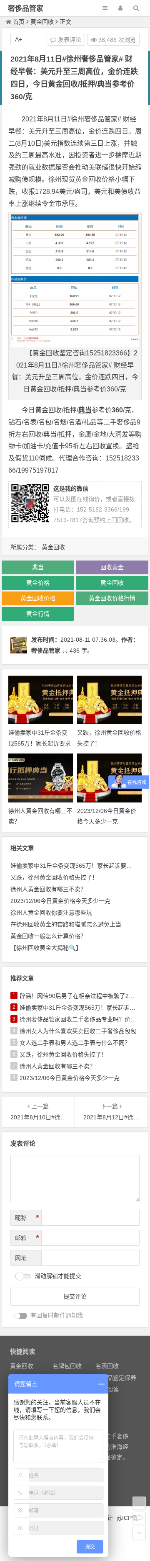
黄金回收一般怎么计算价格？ (48, 936)
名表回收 (107, 1366)
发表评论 (68, 39)
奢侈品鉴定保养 (115, 1377)
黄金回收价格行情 (112, 598)
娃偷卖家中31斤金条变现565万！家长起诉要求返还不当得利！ (39, 743)
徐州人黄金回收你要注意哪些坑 (51, 912)
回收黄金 (112, 567)
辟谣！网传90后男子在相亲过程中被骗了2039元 (82, 996)
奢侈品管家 (25, 9)
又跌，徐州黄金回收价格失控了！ (54, 877)
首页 (19, 21)
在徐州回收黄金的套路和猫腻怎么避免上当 (65, 924)
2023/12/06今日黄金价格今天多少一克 (60, 901)
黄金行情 (38, 613)
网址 (21, 1258)
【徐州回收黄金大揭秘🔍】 (46, 947)
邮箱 (27, 1237)
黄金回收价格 (37, 598)
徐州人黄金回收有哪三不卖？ (48, 889)
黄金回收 (42, 21)
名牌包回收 (67, 1366)
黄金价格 (38, 582)
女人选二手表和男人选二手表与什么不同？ (75, 1042)
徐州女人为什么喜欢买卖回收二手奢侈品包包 (78, 1031)
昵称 (27, 1217)
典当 (85, 410)
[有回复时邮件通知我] (21, 1316)
